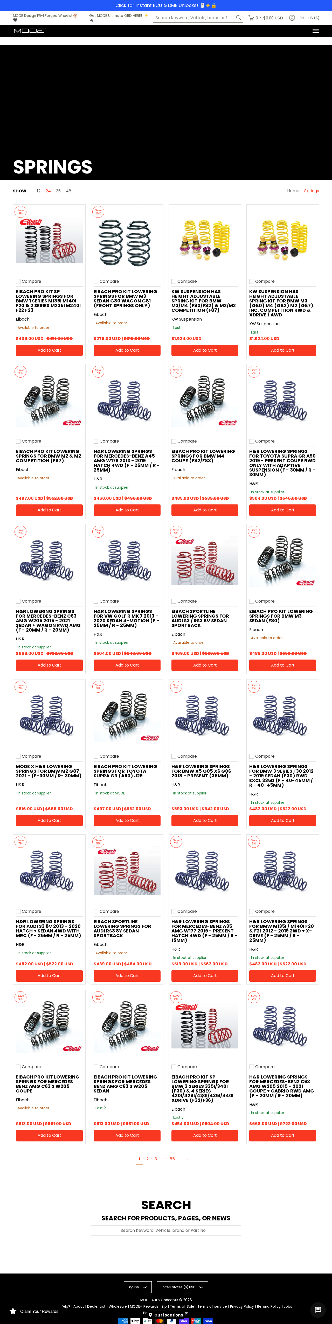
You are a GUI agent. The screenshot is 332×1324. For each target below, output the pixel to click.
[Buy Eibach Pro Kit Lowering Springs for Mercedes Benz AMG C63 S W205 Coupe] (49, 1026)
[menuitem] (266, 18)
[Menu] (315, 31)
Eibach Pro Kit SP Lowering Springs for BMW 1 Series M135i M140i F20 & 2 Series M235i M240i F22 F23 (48, 300)
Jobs (288, 1306)
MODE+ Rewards (144, 1306)
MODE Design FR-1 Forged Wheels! (42, 15)
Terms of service (212, 1306)
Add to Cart (49, 350)
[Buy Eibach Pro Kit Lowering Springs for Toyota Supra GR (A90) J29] (127, 715)
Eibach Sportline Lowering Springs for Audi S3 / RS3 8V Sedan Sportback (200, 618)
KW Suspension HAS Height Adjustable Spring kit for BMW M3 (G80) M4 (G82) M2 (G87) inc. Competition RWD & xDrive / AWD (281, 303)
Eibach (23, 319)
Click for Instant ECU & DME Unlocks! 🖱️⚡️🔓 (166, 5)
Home (293, 191)
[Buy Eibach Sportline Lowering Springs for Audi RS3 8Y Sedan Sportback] (127, 870)
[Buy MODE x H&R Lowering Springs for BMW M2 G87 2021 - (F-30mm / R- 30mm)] (49, 715)
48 (68, 191)
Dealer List (96, 1306)
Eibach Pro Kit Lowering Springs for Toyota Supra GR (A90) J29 (125, 771)
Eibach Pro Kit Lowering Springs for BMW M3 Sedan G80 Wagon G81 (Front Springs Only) (125, 298)
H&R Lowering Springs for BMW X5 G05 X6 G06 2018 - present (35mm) (201, 771)
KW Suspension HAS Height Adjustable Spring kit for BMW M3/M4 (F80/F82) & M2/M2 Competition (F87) (203, 300)
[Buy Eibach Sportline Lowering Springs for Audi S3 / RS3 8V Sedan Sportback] (204, 560)
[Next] (189, 1159)
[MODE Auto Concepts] (30, 31)
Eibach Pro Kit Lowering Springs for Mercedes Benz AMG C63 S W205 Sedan (125, 1084)
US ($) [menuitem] (313, 18)
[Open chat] (318, 1310)
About (78, 1306)
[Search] (239, 18)
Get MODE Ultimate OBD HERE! (115, 15)
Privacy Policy (242, 1306)
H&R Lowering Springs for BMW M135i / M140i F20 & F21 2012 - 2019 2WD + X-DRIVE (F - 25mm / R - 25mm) (281, 930)
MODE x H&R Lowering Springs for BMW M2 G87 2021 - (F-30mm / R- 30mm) (49, 771)
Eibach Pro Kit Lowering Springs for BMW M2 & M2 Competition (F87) (48, 456)
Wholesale (118, 1306)
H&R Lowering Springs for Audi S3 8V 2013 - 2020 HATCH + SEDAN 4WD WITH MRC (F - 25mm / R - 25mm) (48, 928)
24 (48, 191)
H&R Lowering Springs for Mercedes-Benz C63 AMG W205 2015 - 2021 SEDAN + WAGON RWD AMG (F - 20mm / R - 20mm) (48, 620)
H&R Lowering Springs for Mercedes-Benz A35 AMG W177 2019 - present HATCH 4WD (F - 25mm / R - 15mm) (204, 930)
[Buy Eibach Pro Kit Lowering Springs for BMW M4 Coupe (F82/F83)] (204, 400)
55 (172, 1159)
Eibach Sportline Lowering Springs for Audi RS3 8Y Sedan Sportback (122, 928)
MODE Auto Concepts (159, 1300)
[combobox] (194, 18)
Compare (31, 281)
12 (38, 191)
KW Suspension (186, 319)
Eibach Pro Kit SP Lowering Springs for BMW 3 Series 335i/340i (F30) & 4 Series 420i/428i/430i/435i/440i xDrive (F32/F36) (202, 1088)
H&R (98, 479)
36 (58, 191)
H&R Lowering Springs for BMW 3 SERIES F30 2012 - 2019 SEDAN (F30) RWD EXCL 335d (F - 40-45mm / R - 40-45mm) (281, 775)
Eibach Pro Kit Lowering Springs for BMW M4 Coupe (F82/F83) (203, 456)
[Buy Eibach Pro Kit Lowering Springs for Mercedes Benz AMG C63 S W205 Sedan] (127, 1026)
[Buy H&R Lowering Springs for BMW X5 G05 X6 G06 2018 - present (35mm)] (204, 715)
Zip (164, 1306)
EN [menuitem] (302, 18)
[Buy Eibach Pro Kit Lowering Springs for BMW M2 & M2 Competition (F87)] (49, 400)
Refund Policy (269, 1306)
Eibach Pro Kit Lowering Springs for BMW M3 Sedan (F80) (281, 616)
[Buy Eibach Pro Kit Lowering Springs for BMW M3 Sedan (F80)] (282, 560)
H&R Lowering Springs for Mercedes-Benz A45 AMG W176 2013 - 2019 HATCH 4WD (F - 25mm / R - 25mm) (127, 460)
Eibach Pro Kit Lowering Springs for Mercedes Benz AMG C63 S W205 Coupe (47, 1084)
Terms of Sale (182, 1306)
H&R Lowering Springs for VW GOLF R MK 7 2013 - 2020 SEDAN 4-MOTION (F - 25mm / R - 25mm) (126, 618)
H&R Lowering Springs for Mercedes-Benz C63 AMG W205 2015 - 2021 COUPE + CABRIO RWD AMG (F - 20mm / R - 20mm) (281, 1086)
